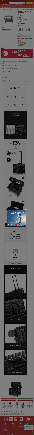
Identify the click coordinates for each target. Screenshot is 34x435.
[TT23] (16, 218)
